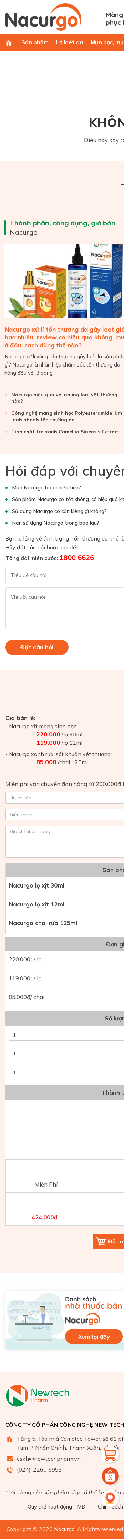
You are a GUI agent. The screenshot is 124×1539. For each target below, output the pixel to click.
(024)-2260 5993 (39, 1469)
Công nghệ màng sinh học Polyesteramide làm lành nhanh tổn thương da (66, 416)
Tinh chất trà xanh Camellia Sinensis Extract (65, 432)
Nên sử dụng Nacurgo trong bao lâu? (55, 523)
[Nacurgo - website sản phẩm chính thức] (53, 17)
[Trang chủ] (8, 42)
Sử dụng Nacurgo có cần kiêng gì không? (59, 511)
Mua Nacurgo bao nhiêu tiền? (46, 487)
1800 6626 (76, 557)
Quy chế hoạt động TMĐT (58, 1506)
